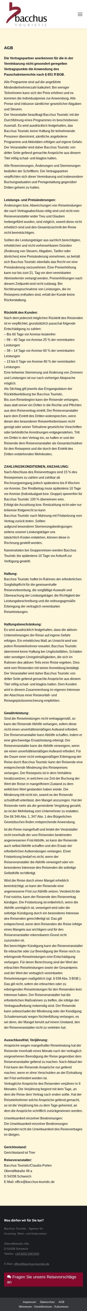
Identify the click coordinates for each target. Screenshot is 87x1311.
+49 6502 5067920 (27, 1253)
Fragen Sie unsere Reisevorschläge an (41, 1279)
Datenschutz (47, 1302)
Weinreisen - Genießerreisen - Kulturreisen (43, 1306)
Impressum (29, 1302)
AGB (61, 1302)
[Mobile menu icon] (80, 14)
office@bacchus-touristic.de (31, 1263)
